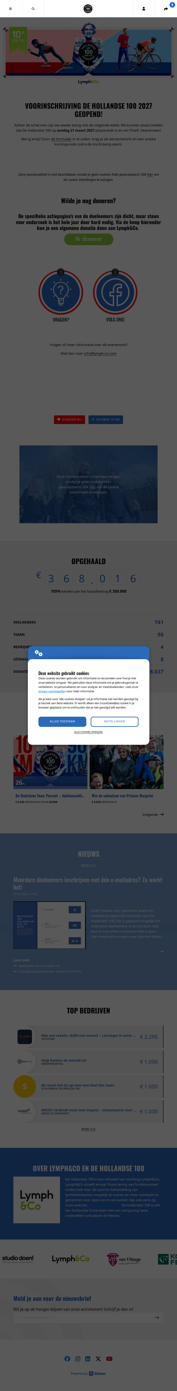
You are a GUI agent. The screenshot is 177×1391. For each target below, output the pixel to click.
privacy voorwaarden (52, 691)
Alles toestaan (62, 721)
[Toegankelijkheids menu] (172, 4)
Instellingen (114, 721)
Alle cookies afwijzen (88, 732)
